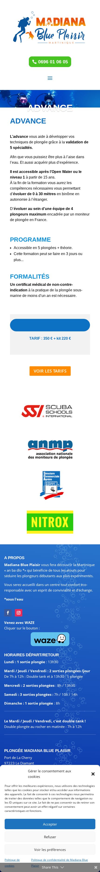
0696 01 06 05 (53, 61)
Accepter (50, 824)
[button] (93, 774)
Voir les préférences (50, 849)
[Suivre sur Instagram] (18, 612)
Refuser (50, 837)
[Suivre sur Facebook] (8, 612)
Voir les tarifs (50, 371)
